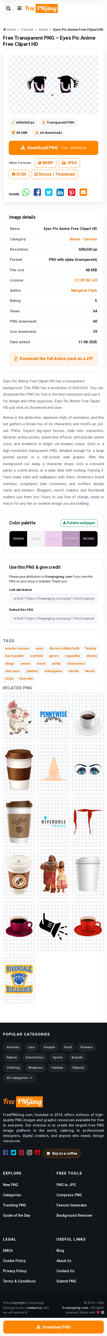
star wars (12, 671)
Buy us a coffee (64, 1153)
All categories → (19, 1078)
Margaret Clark (84, 290)
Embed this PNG (21, 610)
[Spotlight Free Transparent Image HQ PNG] (54, 769)
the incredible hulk (64, 648)
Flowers (86, 1047)
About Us (63, 1261)
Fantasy (57, 1067)
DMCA (8, 1250)
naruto (73, 671)
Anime (75, 239)
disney (92, 656)
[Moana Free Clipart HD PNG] (54, 874)
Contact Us (65, 1271)
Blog (60, 1250)
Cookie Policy (14, 1261)
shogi (9, 663)
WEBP (47, 162)
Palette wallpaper (81, 523)
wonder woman (17, 648)
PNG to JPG (66, 1185)
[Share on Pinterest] (72, 194)
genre (54, 656)
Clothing (13, 1067)
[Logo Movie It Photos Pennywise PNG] (88, 822)
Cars (31, 1047)
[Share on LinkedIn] (60, 194)
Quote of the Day (16, 1215)
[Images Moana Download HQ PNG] (19, 717)
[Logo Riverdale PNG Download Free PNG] (54, 822)
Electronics (35, 1057)
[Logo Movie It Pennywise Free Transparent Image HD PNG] (54, 717)
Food (68, 1047)
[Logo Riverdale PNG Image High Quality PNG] (19, 979)
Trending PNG (14, 1205)
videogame (53, 671)
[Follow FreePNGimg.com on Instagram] (29, 1152)
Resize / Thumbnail (56, 174)
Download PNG (57, 147)
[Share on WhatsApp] (26, 194)
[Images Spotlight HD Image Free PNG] (54, 926)
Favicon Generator (71, 1205)
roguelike (72, 656)
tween (90, 671)
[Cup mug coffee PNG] (88, 717)
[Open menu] (19, 8)
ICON (20, 174)
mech (41, 663)
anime (25, 663)
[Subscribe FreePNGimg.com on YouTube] (37, 1152)
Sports (58, 1057)
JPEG (71, 162)
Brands (77, 1057)
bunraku (26, 678)
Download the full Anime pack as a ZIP (56, 358)
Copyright (18, 1303)
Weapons (35, 1067)
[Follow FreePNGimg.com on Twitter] (13, 1152)
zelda (56, 663)
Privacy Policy (14, 1271)
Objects (78, 1067)
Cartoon (90, 239)
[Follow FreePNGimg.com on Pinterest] (21, 1152)
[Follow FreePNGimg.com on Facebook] (5, 1152)
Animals (12, 1047)
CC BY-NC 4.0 (86, 280)
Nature (11, 1057)
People (49, 1047)
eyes (39, 648)
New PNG (10, 1185)
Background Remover (74, 1215)
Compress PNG (69, 1195)
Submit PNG (66, 1281)
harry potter (14, 656)
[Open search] (8, 8)
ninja (9, 678)
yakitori (32, 671)
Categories (12, 1195)
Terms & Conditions (19, 1281)
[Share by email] (83, 194)
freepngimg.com (75, 1308)
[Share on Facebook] (37, 194)
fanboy (90, 648)
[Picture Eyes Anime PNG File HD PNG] (88, 769)
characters (76, 663)
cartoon (37, 656)
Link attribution (20, 590)
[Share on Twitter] (49, 194)
